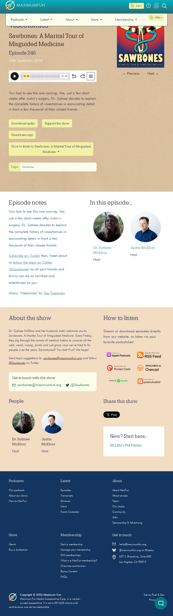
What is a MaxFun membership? (79, 560)
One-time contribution (73, 566)
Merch (12, 544)
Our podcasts (17, 490)
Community (118, 512)
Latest (44, 20)
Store (94, 20)
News (64, 506)
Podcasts (17, 20)
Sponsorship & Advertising (127, 523)
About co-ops (120, 495)
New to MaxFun (18, 501)
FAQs (64, 577)
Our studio (118, 506)
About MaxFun (120, 490)
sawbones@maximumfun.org (62, 358)
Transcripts (67, 495)
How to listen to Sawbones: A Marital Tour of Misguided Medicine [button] (51, 149)
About (69, 20)
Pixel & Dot (158, 595)
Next (153, 74)
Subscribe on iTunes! (24, 256)
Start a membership (72, 544)
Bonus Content (69, 571)
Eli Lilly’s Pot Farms (126, 445)
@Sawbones (17, 363)
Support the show (57, 123)
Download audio (23, 123)
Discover (65, 501)
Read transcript (22, 135)
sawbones (28, 167)
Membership (124, 20)
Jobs (115, 517)
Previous (130, 74)
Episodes (66, 490)
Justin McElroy (142, 248)
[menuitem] (19, 20)
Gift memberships (71, 555)
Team (115, 501)
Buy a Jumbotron (18, 550)
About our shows (18, 495)
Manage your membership (76, 550)
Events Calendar (70, 512)
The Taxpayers (54, 293)
